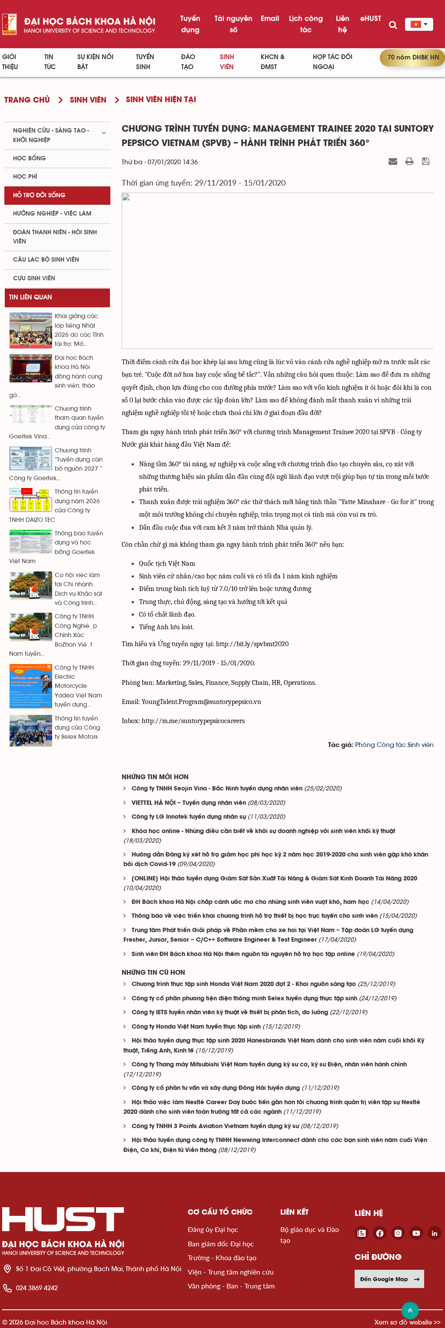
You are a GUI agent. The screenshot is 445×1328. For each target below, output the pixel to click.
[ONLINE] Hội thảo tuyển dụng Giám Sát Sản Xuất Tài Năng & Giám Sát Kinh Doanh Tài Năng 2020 (274, 879)
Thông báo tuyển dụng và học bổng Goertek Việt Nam (56, 547)
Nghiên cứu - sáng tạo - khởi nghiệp (51, 135)
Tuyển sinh (145, 62)
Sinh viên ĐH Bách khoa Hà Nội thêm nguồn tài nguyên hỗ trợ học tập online (243, 954)
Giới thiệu (10, 62)
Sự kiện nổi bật (95, 62)
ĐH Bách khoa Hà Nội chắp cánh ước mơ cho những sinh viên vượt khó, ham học (250, 902)
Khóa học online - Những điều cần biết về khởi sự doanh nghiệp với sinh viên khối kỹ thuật (263, 831)
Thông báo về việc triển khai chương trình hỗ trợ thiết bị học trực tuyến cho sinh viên (255, 916)
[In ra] (410, 162)
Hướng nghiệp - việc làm (52, 214)
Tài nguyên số (233, 23)
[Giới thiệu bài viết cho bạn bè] (394, 162)
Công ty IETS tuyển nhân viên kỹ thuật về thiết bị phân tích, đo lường (230, 1013)
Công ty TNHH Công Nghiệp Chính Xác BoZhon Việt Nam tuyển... (53, 635)
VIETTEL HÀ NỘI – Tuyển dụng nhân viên (189, 803)
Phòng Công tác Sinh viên (394, 745)
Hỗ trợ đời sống (39, 196)
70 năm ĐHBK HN (413, 57)
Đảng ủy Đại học (213, 1229)
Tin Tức (50, 62)
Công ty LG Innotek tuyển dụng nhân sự (189, 817)
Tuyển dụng (190, 23)
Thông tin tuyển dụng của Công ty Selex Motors (77, 728)
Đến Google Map (384, 1279)
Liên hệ (342, 23)
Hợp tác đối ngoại (332, 62)
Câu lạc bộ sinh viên (46, 260)
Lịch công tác (306, 23)
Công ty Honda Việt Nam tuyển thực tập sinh (196, 1027)
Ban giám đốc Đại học (221, 1243)
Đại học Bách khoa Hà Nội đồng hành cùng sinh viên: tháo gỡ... (55, 376)
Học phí (25, 177)
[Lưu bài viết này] (427, 162)
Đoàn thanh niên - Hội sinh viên (55, 237)
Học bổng (29, 159)
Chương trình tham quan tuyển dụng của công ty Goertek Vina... (57, 423)
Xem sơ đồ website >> (408, 1322)
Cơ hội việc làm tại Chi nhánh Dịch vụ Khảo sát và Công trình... (78, 589)
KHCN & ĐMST (273, 62)
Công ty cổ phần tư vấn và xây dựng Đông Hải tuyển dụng (216, 1088)
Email (270, 18)
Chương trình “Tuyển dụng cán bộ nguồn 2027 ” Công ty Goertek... (56, 464)
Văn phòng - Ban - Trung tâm (231, 1286)
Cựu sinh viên (34, 279)
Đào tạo (188, 62)
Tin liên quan (30, 297)
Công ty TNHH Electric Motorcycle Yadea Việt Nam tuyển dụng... (78, 686)
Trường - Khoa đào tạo (222, 1257)
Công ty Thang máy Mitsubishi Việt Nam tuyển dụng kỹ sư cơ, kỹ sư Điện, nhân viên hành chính (269, 1065)
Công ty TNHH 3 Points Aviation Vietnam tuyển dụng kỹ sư (215, 1126)
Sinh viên (227, 62)
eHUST (370, 18)
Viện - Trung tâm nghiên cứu (231, 1272)
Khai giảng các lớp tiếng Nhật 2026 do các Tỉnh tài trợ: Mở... (79, 330)
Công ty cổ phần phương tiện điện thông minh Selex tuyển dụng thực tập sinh (244, 999)
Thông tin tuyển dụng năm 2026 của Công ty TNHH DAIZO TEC (54, 506)
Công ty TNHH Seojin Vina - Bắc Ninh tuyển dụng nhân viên (217, 789)
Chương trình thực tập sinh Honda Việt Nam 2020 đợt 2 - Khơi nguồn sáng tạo (244, 984)
